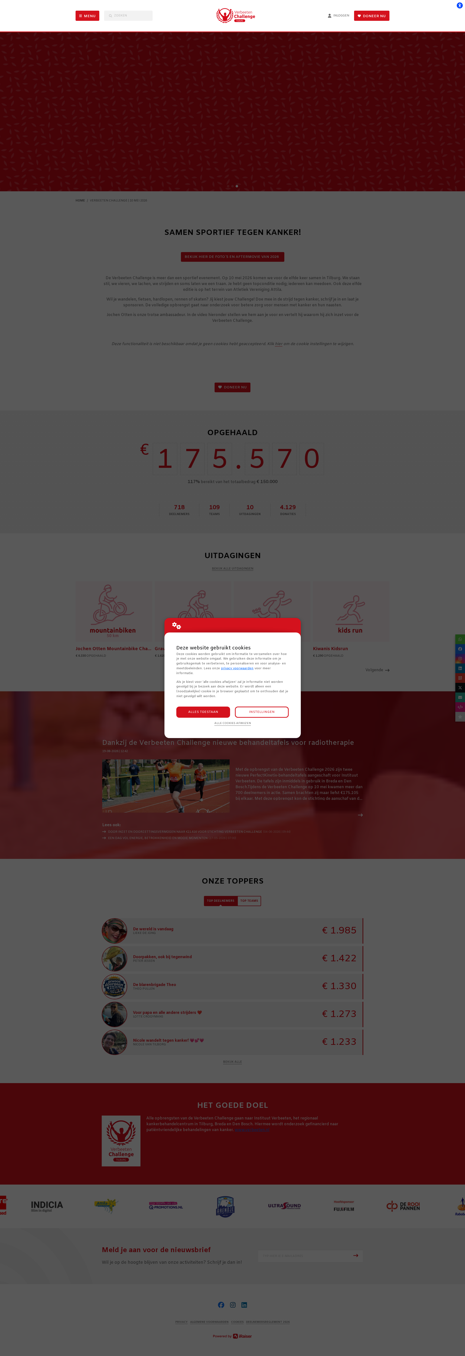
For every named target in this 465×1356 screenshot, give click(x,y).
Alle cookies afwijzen (232, 723)
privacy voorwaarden (237, 668)
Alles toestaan (203, 712)
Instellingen (262, 712)
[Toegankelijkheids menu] (460, 5)
